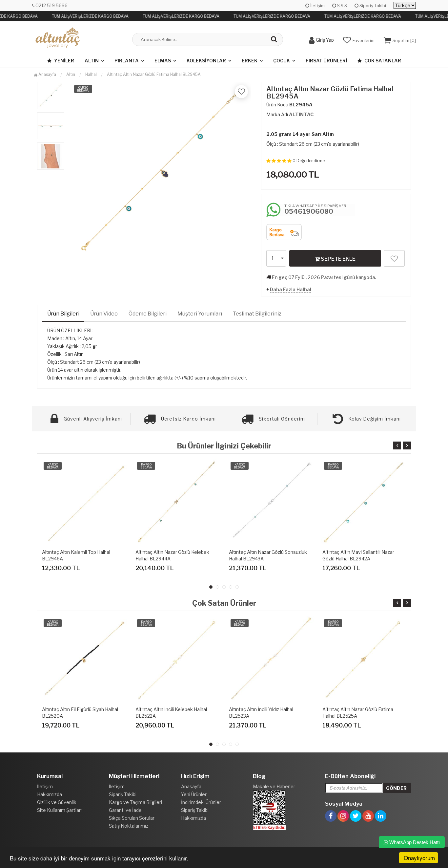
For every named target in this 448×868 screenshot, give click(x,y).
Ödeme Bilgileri (148, 314)
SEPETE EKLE (338, 259)
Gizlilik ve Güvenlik (56, 802)
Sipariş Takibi (372, 5)
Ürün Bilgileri (63, 314)
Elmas (162, 60)
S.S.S (341, 5)
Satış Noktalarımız (128, 826)
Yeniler (63, 60)
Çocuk (281, 60)
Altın (92, 60)
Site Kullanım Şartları (59, 810)
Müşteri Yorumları (199, 314)
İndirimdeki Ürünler (201, 802)
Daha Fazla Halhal (290, 289)
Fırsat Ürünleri (326, 60)
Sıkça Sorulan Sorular (131, 818)
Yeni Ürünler (194, 794)
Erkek (249, 60)
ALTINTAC (301, 114)
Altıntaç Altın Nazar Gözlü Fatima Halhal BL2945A (154, 74)
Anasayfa (46, 74)
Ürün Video (104, 314)
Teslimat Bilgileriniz (257, 314)
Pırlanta (126, 60)
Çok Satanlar (382, 60)
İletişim (317, 5)
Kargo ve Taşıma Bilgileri (135, 802)
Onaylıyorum (419, 858)
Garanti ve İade (125, 810)
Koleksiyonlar (206, 60)
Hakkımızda (49, 794)
